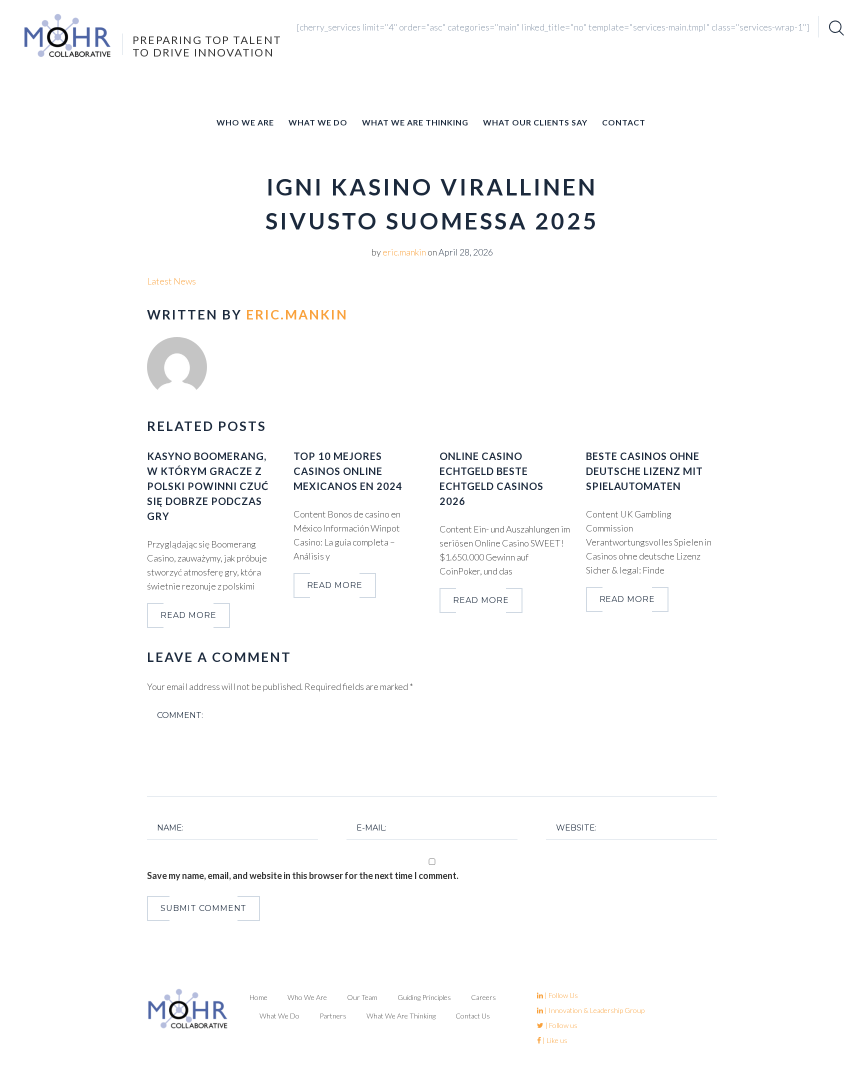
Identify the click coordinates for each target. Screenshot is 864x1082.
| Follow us (561, 1025)
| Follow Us (560, 995)
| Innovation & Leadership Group (593, 1010)
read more (188, 615)
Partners (333, 1016)
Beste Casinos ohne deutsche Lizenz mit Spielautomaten (644, 471)
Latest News (171, 281)
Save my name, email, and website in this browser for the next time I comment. (302, 875)
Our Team (362, 997)
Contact (624, 122)
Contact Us (473, 1016)
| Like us (554, 1040)
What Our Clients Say (535, 122)
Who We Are (245, 122)
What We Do (318, 122)
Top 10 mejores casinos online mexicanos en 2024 (348, 471)
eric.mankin (404, 252)
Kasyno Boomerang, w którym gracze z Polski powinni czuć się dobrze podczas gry (207, 486)
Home (259, 997)
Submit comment (203, 908)
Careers (483, 997)
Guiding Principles (424, 997)
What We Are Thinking (415, 122)
